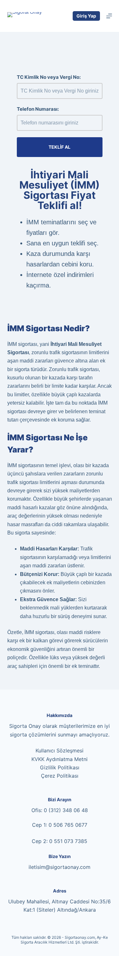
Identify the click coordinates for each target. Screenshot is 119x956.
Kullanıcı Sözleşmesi (59, 750)
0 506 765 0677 (68, 825)
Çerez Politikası (59, 776)
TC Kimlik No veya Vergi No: (49, 77)
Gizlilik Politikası (59, 767)
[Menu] (109, 16)
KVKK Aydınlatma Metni (59, 759)
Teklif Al (59, 147)
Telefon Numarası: (38, 109)
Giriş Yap (86, 16)
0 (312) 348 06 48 (66, 810)
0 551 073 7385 (68, 841)
